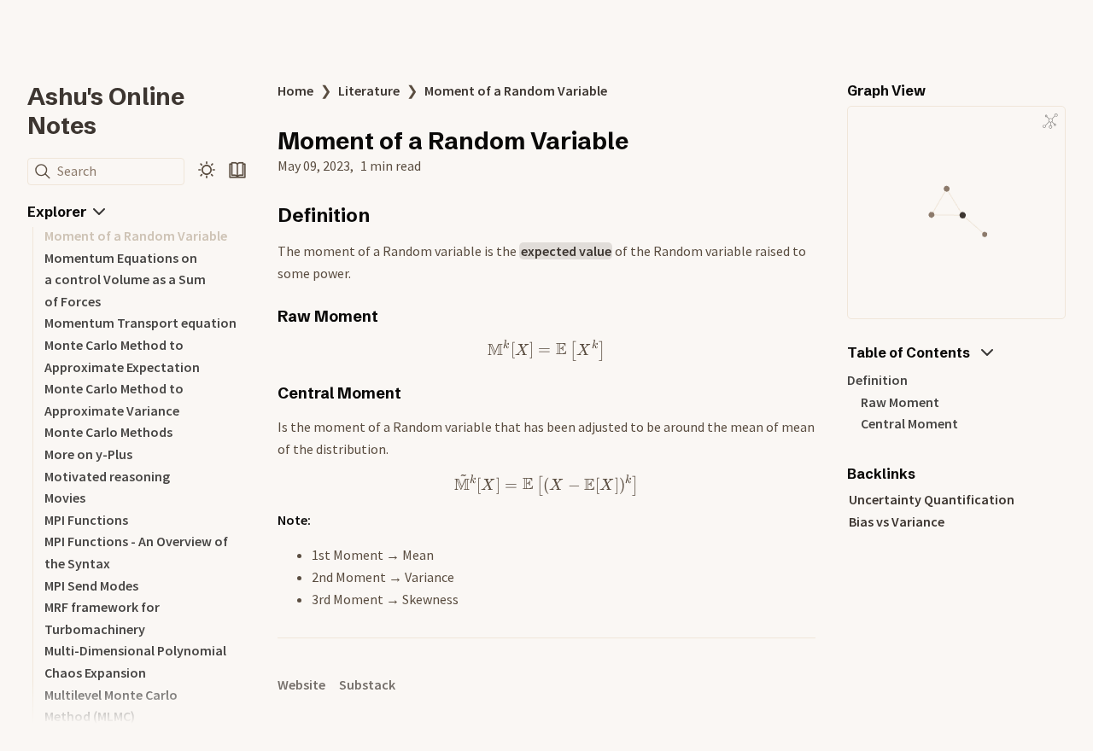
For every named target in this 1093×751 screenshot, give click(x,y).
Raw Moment (900, 401)
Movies (64, 497)
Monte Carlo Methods (108, 431)
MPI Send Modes (91, 585)
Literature (369, 90)
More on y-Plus (88, 454)
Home (295, 90)
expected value (566, 250)
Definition (877, 379)
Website (301, 684)
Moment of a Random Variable (135, 235)
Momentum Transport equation (140, 322)
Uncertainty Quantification (931, 499)
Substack (367, 684)
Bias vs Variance (896, 521)
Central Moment (909, 423)
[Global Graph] (1050, 121)
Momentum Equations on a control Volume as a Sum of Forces (125, 279)
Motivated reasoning (107, 476)
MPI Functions (86, 519)
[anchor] (386, 214)
